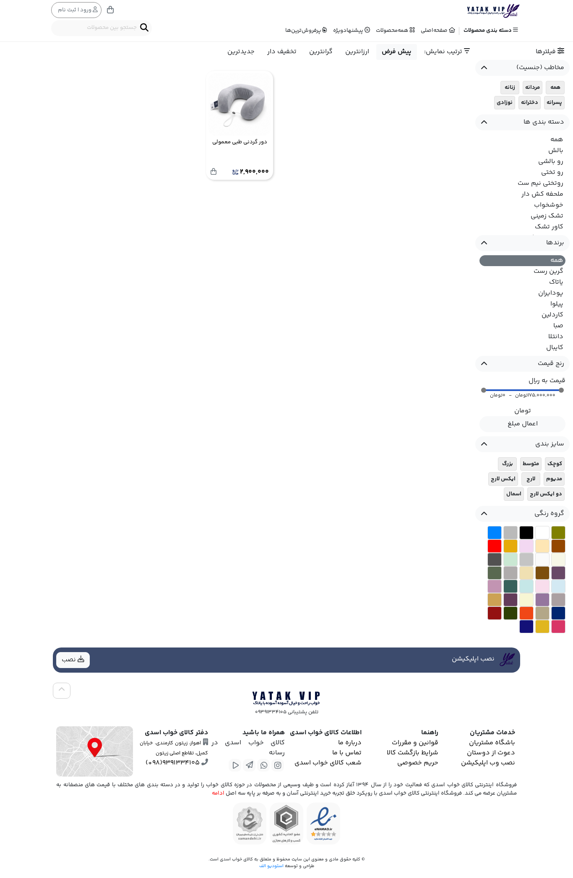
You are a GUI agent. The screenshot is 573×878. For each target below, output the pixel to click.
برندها (555, 243)
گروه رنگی (549, 513)
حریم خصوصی (417, 763)
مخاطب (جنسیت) (540, 67)
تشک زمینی (547, 216)
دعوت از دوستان (491, 753)
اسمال (513, 494)
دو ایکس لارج (546, 494)
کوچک (554, 464)
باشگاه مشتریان (492, 743)
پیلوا (556, 304)
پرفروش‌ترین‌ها (303, 30)
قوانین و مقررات (415, 743)
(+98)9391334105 (173, 763)
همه (555, 87)
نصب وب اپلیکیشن (488, 763)
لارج (530, 479)
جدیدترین (241, 52)
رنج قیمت (551, 363)
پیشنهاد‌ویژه (349, 30)
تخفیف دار (282, 52)
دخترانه (529, 102)
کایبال (554, 347)
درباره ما (350, 743)
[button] (483, 390)
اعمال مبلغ (523, 424)
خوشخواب (548, 205)
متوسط (531, 464)
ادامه (218, 793)
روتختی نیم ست (540, 183)
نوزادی (505, 102)
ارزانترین (357, 52)
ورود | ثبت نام (75, 10)
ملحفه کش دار (542, 194)
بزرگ (507, 464)
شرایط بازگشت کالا (412, 753)
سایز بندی (549, 444)
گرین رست (548, 271)
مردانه (532, 87)
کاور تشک (549, 227)
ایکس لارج (503, 479)
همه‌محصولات (392, 30)
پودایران (550, 293)
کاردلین (552, 315)
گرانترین (321, 52)
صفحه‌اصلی (435, 30)
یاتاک (556, 282)
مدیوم (554, 479)
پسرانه (554, 102)
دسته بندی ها (544, 122)
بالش (555, 150)
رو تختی (552, 172)
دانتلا (555, 337)
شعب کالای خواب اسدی (328, 763)
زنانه (510, 87)
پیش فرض (397, 52)
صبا (558, 326)
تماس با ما (347, 753)
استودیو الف (271, 866)
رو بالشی (550, 161)
